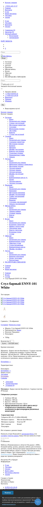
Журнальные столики (17, 129)
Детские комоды (15, 181)
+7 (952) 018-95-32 (11, 93)
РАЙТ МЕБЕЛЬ (6, 41)
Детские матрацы (15, 172)
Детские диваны (15, 170)
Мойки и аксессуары (16, 226)
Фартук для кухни (15, 230)
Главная (8, 265)
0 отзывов (4, 325)
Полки (11, 179)
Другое (7, 251)
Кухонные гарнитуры (17, 224)
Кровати (12, 146)
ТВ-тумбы (12, 131)
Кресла (11, 215)
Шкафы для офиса (15, 249)
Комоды (12, 132)
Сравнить (4, 321)
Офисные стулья (15, 243)
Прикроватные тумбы (17, 155)
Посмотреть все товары (17, 121)
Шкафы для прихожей (17, 194)
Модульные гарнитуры (17, 125)
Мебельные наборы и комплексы (21, 164)
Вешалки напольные (16, 256)
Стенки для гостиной (16, 123)
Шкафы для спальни (16, 149)
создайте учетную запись (10, 436)
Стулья (11, 234)
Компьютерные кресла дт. (18, 177)
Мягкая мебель (10, 206)
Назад (11, 119)
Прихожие (13, 191)
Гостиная (8, 117)
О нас (7, 465)
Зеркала (12, 157)
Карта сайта (9, 471)
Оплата (7, 469)
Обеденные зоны (15, 228)
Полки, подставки (15, 258)
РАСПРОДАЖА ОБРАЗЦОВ (15, 262)
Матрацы (12, 147)
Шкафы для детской (16, 174)
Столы (11, 176)
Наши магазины (10, 269)
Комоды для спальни (16, 151)
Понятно (8, 493)
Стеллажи (12, 127)
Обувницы (13, 198)
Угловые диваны (15, 213)
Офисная (8, 236)
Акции (7, 267)
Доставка (8, 467)
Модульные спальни (16, 144)
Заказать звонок (10, 92)
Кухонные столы (15, 232)
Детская (8, 159)
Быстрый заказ (13, 343)
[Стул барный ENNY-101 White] (12, 298)
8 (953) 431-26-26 (11, 487)
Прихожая (8, 185)
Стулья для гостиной (16, 134)
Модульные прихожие (17, 192)
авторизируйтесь (28, 434)
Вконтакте (8, 97)
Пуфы (11, 217)
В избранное (14, 321)
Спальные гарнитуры (17, 142)
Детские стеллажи (15, 183)
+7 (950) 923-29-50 (11, 95)
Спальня (8, 136)
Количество (5, 341)
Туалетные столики (16, 153)
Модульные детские (16, 166)
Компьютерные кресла (17, 247)
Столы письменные (16, 245)
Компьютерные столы (17, 241)
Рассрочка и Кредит (12, 473)
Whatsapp (8, 101)
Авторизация (14, 37)
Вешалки (12, 200)
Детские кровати (15, 168)
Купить (4, 343)
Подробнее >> (6, 362)
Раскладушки (14, 260)
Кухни (7, 219)
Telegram (8, 99)
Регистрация (13, 36)
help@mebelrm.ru (11, 489)
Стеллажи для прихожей (18, 202)
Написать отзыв (14, 325)
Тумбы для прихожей (16, 196)
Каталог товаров (7, 112)
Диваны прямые (15, 211)
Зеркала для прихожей (17, 204)
